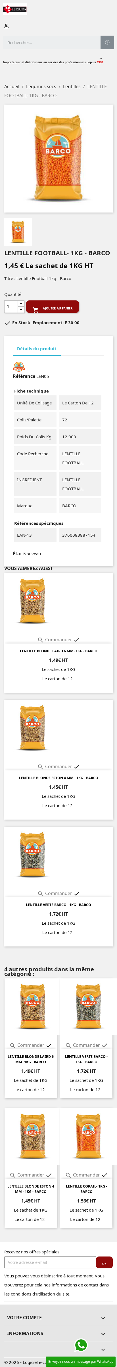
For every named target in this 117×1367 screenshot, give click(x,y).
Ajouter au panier (52, 309)
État (17, 554)
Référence (24, 376)
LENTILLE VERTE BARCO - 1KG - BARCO (58, 904)
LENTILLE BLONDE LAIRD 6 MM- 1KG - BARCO (58, 651)
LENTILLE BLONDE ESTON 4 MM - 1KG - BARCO (58, 777)
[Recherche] (107, 42)
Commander (55, 639)
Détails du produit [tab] (37, 348)
